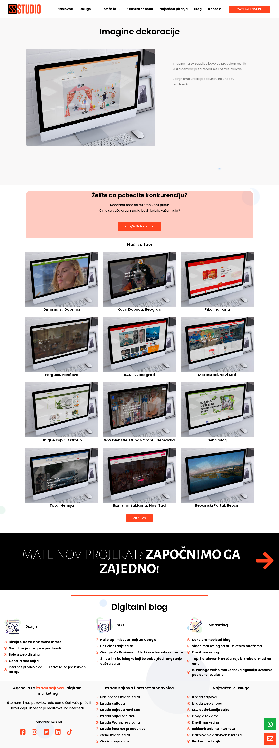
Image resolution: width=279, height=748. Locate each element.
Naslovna (65, 9)
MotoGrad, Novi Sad (217, 374)
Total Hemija (62, 505)
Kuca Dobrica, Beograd (139, 309)
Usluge (85, 9)
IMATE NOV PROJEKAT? (129, 561)
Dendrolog (217, 440)
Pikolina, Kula (217, 309)
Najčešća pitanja (174, 9)
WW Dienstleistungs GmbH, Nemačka (139, 440)
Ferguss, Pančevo (61, 374)
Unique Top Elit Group (61, 440)
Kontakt (215, 9)
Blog (198, 9)
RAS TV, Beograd (139, 374)
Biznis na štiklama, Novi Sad (139, 505)
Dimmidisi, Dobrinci (61, 309)
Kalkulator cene (140, 9)
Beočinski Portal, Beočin (217, 505)
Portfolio (109, 9)
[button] (93, 9)
